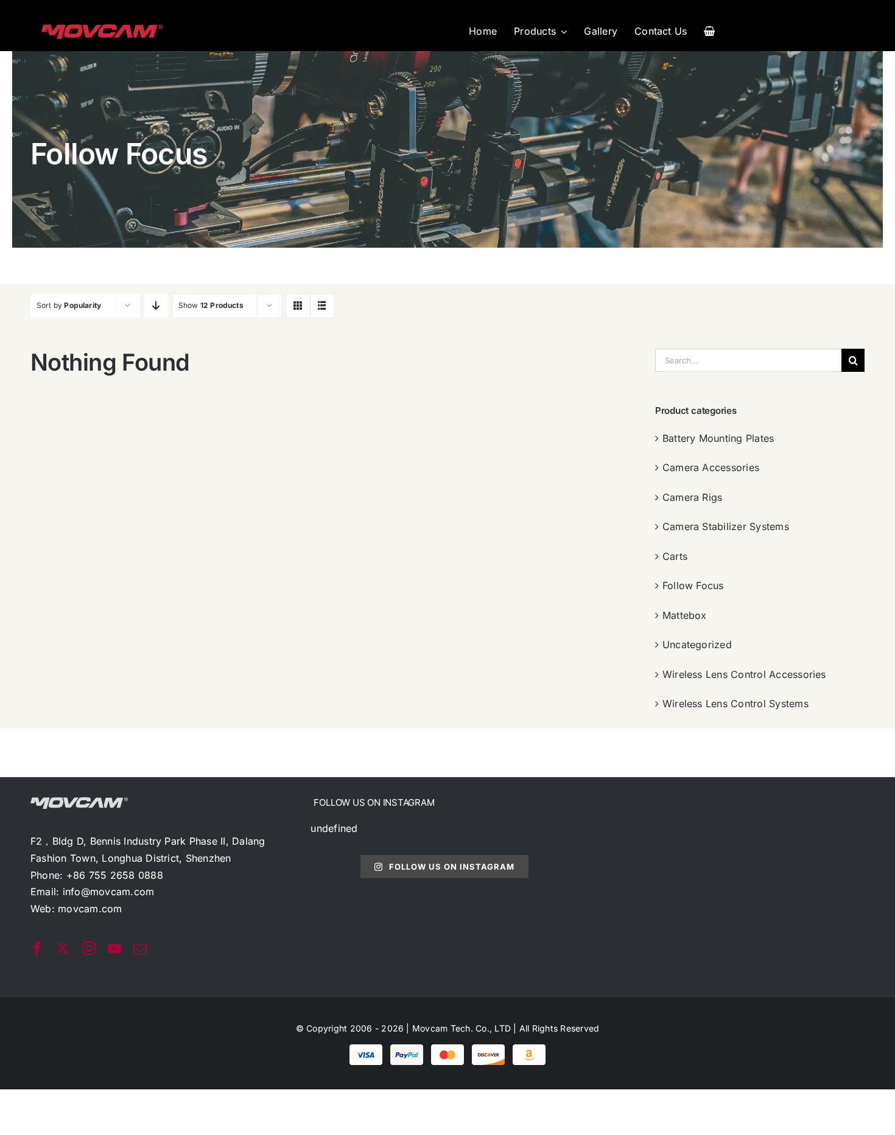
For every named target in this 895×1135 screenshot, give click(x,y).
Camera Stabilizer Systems (725, 526)
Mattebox (684, 615)
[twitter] (62, 948)
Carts (674, 556)
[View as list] (322, 306)
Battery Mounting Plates (718, 438)
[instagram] (89, 948)
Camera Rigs (692, 497)
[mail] (140, 949)
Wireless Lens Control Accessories (744, 674)
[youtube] (114, 948)
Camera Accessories (710, 467)
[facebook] (37, 948)
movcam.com (90, 909)
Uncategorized (697, 644)
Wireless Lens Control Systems (735, 703)
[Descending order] (156, 306)
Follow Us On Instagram (451, 866)
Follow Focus (693, 585)
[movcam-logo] (102, 29)
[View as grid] (298, 306)
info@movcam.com (109, 891)
